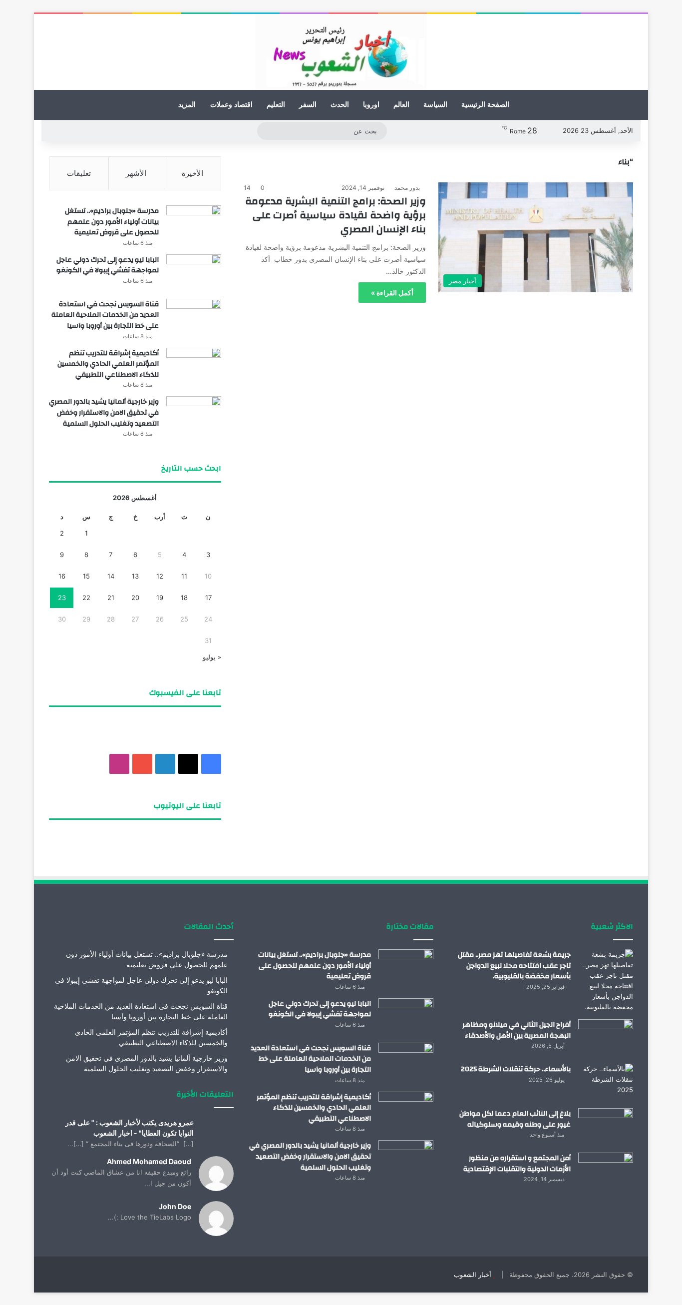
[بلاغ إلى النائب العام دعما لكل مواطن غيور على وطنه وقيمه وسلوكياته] (605, 1127)
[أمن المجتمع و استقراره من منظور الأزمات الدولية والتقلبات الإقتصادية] (605, 1171)
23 (62, 598)
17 (208, 598)
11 (184, 576)
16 (61, 576)
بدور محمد (407, 187)
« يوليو (212, 657)
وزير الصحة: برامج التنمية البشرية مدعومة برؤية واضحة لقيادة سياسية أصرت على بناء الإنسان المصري (335, 215)
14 (110, 576)
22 (86, 598)
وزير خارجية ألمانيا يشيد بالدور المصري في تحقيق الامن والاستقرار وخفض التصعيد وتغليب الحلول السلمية (104, 412)
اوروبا (371, 104)
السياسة (435, 104)
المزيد (187, 104)
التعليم (276, 104)
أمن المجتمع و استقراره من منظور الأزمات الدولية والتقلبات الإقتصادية (517, 1164)
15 (86, 576)
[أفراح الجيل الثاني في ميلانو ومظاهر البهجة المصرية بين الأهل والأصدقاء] (605, 1038)
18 (184, 598)
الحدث (340, 104)
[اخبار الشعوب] (341, 51)
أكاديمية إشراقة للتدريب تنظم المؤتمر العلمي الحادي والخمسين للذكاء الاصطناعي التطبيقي (108, 364)
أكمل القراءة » (392, 292)
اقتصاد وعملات (231, 104)
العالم (401, 104)
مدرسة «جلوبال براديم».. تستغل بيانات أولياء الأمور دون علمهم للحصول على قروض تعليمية (112, 221)
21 (110, 598)
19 (159, 598)
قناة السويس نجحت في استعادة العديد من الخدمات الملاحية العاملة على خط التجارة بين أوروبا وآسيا (105, 315)
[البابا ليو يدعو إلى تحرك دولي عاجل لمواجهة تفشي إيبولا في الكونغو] (193, 273)
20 (135, 598)
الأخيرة (192, 173)
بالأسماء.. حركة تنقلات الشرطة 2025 (516, 1069)
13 (135, 576)
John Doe (175, 1206)
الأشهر (136, 173)
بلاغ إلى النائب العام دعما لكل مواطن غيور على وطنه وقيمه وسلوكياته (515, 1119)
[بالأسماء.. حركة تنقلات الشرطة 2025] (605, 1082)
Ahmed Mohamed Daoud (149, 1161)
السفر (308, 104)
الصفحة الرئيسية (485, 104)
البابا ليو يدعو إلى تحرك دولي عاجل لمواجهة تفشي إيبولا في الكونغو (107, 265)
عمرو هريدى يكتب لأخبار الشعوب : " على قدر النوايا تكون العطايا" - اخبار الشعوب (129, 1127)
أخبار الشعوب (472, 1275)
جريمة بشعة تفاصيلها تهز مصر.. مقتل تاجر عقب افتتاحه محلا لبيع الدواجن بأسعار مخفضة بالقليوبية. (514, 965)
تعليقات (79, 173)
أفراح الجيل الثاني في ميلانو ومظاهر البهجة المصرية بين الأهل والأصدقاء (516, 1030)
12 (159, 576)
